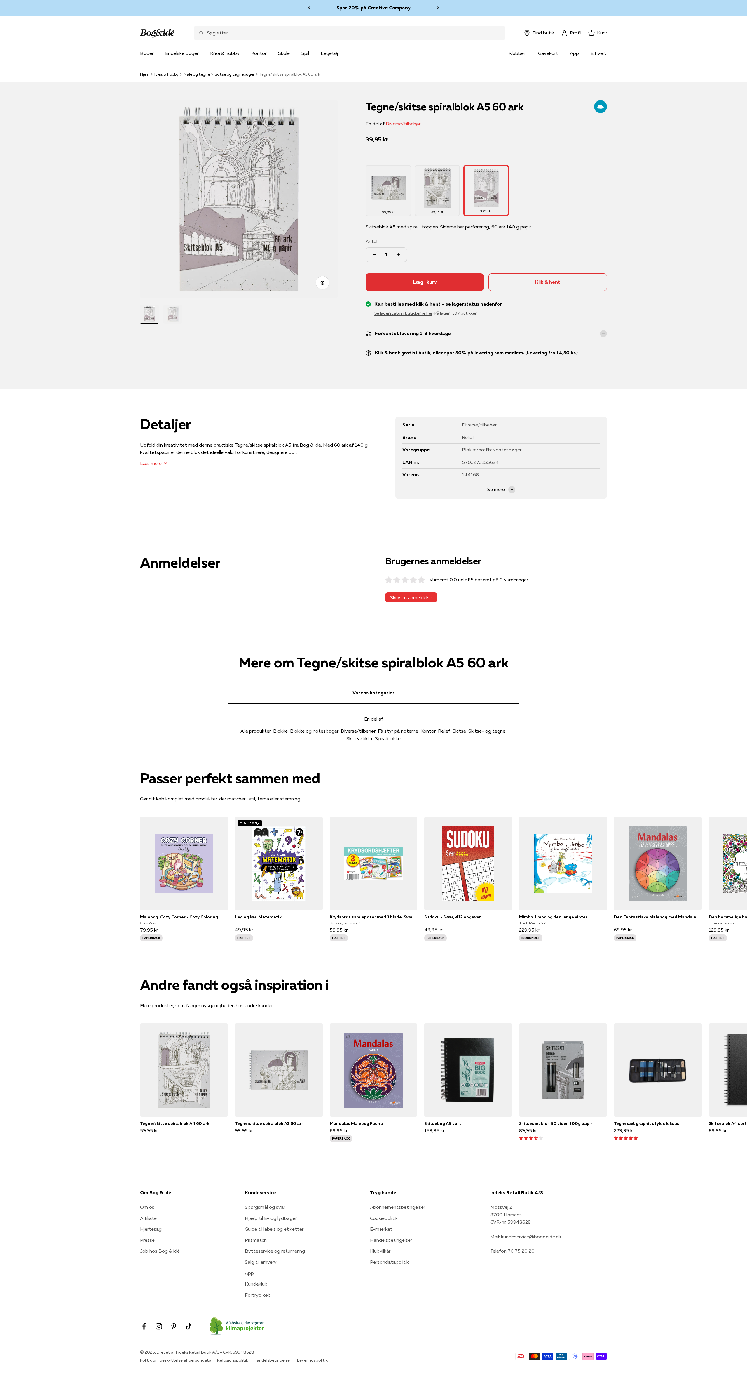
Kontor (258, 53)
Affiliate (148, 1218)
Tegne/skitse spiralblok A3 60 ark (269, 1123)
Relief (444, 731)
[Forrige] (309, 8)
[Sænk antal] (374, 255)
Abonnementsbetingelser (397, 1207)
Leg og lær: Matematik (258, 917)
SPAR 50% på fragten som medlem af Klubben (373, 8)
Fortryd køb (258, 1295)
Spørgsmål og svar (265, 1207)
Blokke (280, 731)
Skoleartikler (359, 738)
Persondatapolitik (389, 1262)
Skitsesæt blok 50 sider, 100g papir (555, 1123)
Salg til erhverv (261, 1262)
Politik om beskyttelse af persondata (175, 1360)
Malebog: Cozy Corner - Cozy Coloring (179, 917)
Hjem (144, 74)
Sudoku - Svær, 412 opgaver (452, 917)
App (574, 53)
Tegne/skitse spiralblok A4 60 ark (175, 1123)
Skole (284, 53)
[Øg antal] (398, 255)
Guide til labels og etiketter (274, 1229)
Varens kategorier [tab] (373, 693)
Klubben (517, 53)
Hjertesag (151, 1229)
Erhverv (599, 53)
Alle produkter (255, 731)
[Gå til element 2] (172, 314)
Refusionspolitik (232, 1360)
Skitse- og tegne (486, 731)
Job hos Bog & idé (160, 1251)
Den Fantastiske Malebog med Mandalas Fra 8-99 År (658, 917)
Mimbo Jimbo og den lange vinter (553, 917)
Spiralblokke (388, 738)
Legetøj (329, 53)
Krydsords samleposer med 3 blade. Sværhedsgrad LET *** (374, 917)
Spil (305, 53)
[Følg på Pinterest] (174, 1326)
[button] (531, 1138)
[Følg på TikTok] (189, 1326)
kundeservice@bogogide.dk (531, 1236)
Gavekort (548, 53)
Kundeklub (256, 1284)
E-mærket (381, 1229)
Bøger (146, 53)
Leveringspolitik (312, 1360)
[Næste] (438, 8)
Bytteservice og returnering (275, 1251)
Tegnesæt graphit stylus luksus (646, 1123)
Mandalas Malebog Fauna (356, 1123)
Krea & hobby (225, 53)
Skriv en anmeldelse (411, 597)
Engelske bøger (181, 53)
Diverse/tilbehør (403, 123)
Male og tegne (197, 74)
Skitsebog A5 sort (442, 1123)
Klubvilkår (380, 1251)
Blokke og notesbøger (314, 731)
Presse (147, 1240)
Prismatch (256, 1240)
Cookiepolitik (384, 1218)
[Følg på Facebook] (144, 1326)
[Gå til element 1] (149, 314)
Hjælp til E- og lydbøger (271, 1218)
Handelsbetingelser (391, 1240)
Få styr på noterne (398, 731)
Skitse (459, 731)
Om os (147, 1207)
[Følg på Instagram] (159, 1326)
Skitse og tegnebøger (234, 74)
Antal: (372, 241)
